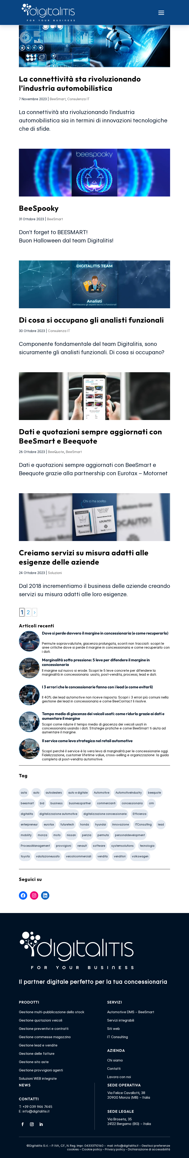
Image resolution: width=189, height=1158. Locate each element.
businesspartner (80, 803)
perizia (86, 835)
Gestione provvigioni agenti (41, 1070)
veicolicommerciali (78, 856)
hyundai (100, 824)
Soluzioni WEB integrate (38, 1078)
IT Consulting (117, 1037)
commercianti (106, 803)
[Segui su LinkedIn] (41, 1124)
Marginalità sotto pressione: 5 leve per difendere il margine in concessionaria (96, 662)
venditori (120, 856)
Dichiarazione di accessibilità (149, 1149)
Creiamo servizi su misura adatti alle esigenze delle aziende (84, 557)
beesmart (27, 803)
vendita (102, 856)
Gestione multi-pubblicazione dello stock (51, 1012)
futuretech (67, 824)
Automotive (101, 792)
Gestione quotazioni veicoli (40, 1020)
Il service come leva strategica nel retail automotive (87, 740)
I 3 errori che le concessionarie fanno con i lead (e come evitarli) (97, 687)
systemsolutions (122, 845)
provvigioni (63, 845)
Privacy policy (115, 1149)
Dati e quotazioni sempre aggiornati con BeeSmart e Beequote (90, 436)
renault (82, 845)
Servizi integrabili (120, 1020)
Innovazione (120, 824)
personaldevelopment (130, 835)
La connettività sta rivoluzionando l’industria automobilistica (80, 83)
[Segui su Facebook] (22, 1124)
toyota (25, 856)
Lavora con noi (119, 1077)
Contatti (114, 1069)
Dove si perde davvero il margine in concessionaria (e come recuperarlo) (105, 633)
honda (84, 824)
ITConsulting (143, 824)
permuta (103, 835)
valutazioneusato (48, 856)
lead (161, 824)
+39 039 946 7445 (37, 1107)
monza (42, 835)
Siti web (113, 1029)
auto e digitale (78, 792)
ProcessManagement (35, 845)
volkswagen (140, 856)
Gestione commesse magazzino (45, 1037)
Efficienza (139, 814)
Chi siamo (115, 1060)
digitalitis (27, 814)
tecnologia (147, 845)
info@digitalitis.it (36, 1111)
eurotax (49, 824)
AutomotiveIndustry (128, 792)
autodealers (54, 792)
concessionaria (132, 803)
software (99, 845)
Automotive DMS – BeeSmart (130, 1012)
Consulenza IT (78, 99)
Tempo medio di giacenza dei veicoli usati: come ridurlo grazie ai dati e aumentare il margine (103, 716)
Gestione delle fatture (36, 1054)
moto (57, 835)
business (56, 803)
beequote (154, 792)
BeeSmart (57, 99)
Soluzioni (55, 573)
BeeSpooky (39, 208)
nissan (71, 835)
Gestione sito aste (34, 1062)
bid (42, 803)
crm (151, 803)
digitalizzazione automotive (58, 814)
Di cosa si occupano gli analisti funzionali (91, 319)
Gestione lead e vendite (38, 1045)
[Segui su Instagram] (31, 1124)
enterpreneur (29, 824)
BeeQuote (56, 452)
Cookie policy (92, 1149)
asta (24, 792)
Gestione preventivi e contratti (43, 1029)
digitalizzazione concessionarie (105, 814)
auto (36, 792)
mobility (26, 835)
